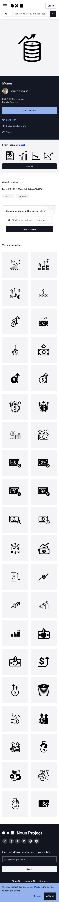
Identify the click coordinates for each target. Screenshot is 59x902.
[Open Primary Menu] (5, 6)
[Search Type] (7, 14)
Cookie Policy (33, 887)
